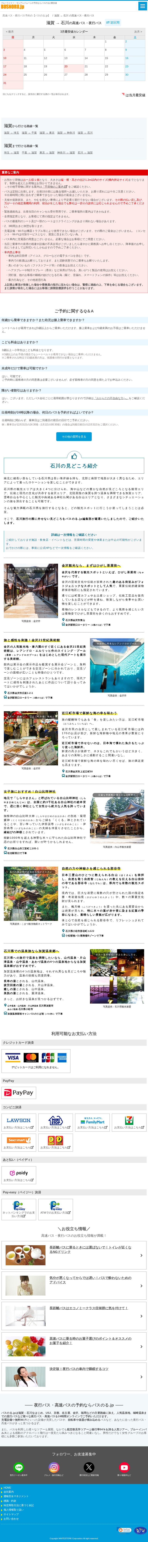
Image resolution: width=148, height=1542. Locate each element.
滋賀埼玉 (11, 132)
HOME (7, 1487)
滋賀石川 (85, 132)
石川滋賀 (85, 152)
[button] (124, 1530)
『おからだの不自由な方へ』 (111, 398)
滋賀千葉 (29, 132)
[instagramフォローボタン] (54, 1467)
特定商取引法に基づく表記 (19, 1505)
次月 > (138, 31)
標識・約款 (10, 1501)
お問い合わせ (11, 1519)
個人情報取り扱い (14, 1509)
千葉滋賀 (29, 152)
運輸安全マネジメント (16, 1496)
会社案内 (9, 1492)
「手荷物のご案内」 (54, 186)
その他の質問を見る (74, 436)
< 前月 (10, 31)
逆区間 (114, 22)
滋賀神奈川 (66, 132)
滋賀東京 (47, 132)
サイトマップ (11, 1514)
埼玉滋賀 (11, 152)
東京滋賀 (47, 152)
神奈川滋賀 (66, 152)
